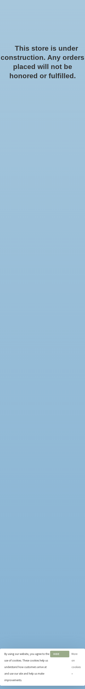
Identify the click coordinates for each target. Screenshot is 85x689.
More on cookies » (76, 663)
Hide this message (59, 654)
